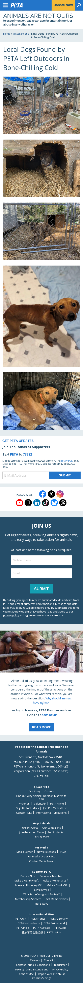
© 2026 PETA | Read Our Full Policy (41, 955)
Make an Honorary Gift (29, 885)
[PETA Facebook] (42, 494)
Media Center (25, 851)
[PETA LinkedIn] (36, 502)
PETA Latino (54, 932)
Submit (41, 589)
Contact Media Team (41, 861)
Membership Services (28, 899)
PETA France (38, 918)
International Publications (51, 812)
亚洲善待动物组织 (32, 932)
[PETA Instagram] (60, 494)
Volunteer (40, 803)
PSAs (63, 851)
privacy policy (11, 615)
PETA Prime (57, 803)
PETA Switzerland (54, 923)
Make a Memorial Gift (55, 880)
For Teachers (41, 836)
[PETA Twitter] (51, 494)
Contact (48, 960)
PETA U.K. (21, 918)
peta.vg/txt (66, 460)
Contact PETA (24, 812)
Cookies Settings (41, 978)
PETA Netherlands (29, 923)
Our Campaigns (51, 827)
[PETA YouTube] (19, 502)
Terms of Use (26, 974)
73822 (27, 454)
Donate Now (28, 876)
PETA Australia (41, 927)
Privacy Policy (60, 969)
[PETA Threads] (62, 502)
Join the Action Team (31, 832)
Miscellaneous (21, 33)
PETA (14, 454)
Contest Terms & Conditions (33, 964)
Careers (49, 791)
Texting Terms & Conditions (31, 969)
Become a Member (51, 876)
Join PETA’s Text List (54, 808)
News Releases (46, 851)
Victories (24, 803)
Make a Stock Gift (57, 885)
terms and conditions (41, 604)
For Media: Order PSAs (41, 856)
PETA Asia (60, 927)
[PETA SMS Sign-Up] (28, 502)
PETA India (23, 927)
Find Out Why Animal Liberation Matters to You (41, 797)
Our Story (34, 791)
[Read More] (41, 683)
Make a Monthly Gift (26, 880)
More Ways (41, 903)
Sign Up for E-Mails (27, 808)
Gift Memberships (57, 899)
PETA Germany (58, 918)
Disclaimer (60, 964)
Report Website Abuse (51, 974)
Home (6, 33)
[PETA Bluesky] (54, 502)
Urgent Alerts (30, 827)
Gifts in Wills (41, 889)
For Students (55, 832)
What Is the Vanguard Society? (41, 894)
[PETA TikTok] (45, 502)
